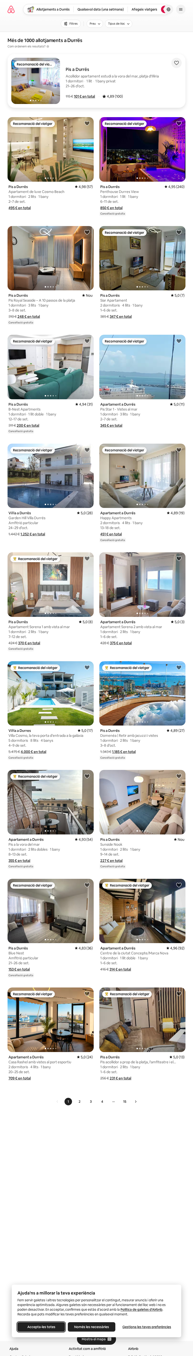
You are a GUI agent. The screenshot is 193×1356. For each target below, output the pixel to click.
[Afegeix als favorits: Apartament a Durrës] (179, 341)
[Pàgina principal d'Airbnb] (11, 9)
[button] (84, 96)
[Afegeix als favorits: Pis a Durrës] (87, 123)
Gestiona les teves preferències (146, 1327)
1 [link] (68, 1101)
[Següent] (135, 1101)
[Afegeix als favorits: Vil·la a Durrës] (87, 449)
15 (124, 1101)
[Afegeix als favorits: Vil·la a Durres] (87, 667)
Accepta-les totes (41, 1327)
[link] (57, 1101)
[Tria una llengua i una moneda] (168, 9)
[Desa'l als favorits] (176, 63)
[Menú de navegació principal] (180, 9)
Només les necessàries (91, 1327)
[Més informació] (47, 46)
